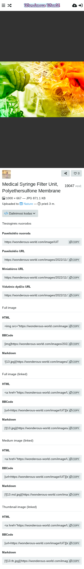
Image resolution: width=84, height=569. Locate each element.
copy (75, 242)
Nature (28, 203)
